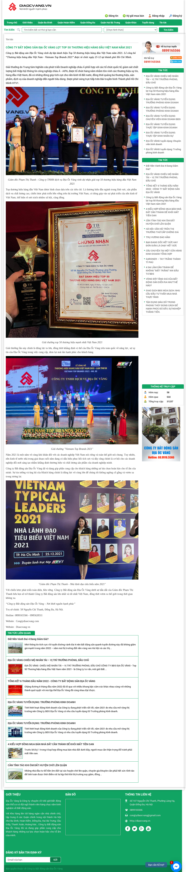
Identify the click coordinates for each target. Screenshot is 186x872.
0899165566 (171, 50)
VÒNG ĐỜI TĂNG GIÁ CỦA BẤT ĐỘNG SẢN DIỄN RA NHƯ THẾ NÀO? (162, 282)
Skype (176, 61)
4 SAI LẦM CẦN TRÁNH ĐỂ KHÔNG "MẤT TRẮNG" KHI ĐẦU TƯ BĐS (162, 270)
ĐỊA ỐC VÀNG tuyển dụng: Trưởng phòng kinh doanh (163, 151)
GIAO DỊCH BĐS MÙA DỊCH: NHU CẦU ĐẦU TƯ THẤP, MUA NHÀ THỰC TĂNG (163, 294)
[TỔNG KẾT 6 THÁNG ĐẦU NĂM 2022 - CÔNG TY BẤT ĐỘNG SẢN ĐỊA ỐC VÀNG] (15, 690)
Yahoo (176, 57)
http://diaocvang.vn (140, 820)
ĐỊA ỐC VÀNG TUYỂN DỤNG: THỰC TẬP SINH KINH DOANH (161, 126)
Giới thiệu (28, 22)
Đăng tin (113, 15)
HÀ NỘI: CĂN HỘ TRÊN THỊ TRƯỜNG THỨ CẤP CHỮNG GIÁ (162, 230)
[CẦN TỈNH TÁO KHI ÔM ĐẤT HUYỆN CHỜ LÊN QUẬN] (15, 774)
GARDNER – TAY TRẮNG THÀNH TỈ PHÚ (163, 260)
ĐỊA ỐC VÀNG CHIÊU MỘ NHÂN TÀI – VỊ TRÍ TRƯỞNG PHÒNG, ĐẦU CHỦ (48, 660)
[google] (141, 828)
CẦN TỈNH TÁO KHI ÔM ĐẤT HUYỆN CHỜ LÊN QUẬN (37, 765)
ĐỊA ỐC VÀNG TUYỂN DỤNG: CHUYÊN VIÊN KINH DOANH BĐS (163, 117)
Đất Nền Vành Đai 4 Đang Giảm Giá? (28, 639)
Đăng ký (177, 15)
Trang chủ (12, 22)
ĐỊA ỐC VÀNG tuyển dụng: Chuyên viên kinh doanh (163, 142)
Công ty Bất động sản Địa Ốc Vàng (44, 868)
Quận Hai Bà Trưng (110, 22)
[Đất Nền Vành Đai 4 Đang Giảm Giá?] (15, 648)
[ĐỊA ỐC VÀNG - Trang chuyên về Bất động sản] (29, 7)
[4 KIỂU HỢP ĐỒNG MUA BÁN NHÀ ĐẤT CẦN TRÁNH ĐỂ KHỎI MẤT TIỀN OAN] (15, 753)
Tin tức (163, 22)
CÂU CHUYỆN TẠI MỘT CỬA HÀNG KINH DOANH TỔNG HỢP (164, 252)
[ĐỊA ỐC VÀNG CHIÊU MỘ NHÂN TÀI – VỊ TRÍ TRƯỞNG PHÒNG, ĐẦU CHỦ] (15, 669)
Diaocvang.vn (23, 627)
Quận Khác (131, 22)
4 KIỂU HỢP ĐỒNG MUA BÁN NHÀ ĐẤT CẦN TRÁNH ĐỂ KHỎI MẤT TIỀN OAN (51, 744)
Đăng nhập (158, 15)
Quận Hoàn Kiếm (66, 22)
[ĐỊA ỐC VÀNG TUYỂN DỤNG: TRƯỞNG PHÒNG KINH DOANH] (15, 711)
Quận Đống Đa (87, 22)
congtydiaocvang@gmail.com (145, 815)
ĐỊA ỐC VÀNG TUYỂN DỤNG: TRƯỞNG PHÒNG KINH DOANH (42, 702)
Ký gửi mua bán (135, 15)
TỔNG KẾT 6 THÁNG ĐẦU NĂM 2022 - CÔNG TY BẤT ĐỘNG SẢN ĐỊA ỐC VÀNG (51, 681)
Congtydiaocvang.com (27, 621)
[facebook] (127, 828)
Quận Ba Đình (45, 22)
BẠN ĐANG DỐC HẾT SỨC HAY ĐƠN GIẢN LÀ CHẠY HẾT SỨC (162, 244)
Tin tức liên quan (19, 633)
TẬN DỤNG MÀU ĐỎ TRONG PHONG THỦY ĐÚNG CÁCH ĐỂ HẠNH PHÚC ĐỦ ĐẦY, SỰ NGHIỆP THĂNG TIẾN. (163, 306)
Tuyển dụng (148, 22)
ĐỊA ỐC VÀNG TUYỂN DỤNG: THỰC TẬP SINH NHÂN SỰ (161, 134)
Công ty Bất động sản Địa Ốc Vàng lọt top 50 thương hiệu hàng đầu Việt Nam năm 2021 (163, 91)
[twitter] (134, 828)
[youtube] (148, 828)
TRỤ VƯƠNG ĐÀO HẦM (158, 237)
